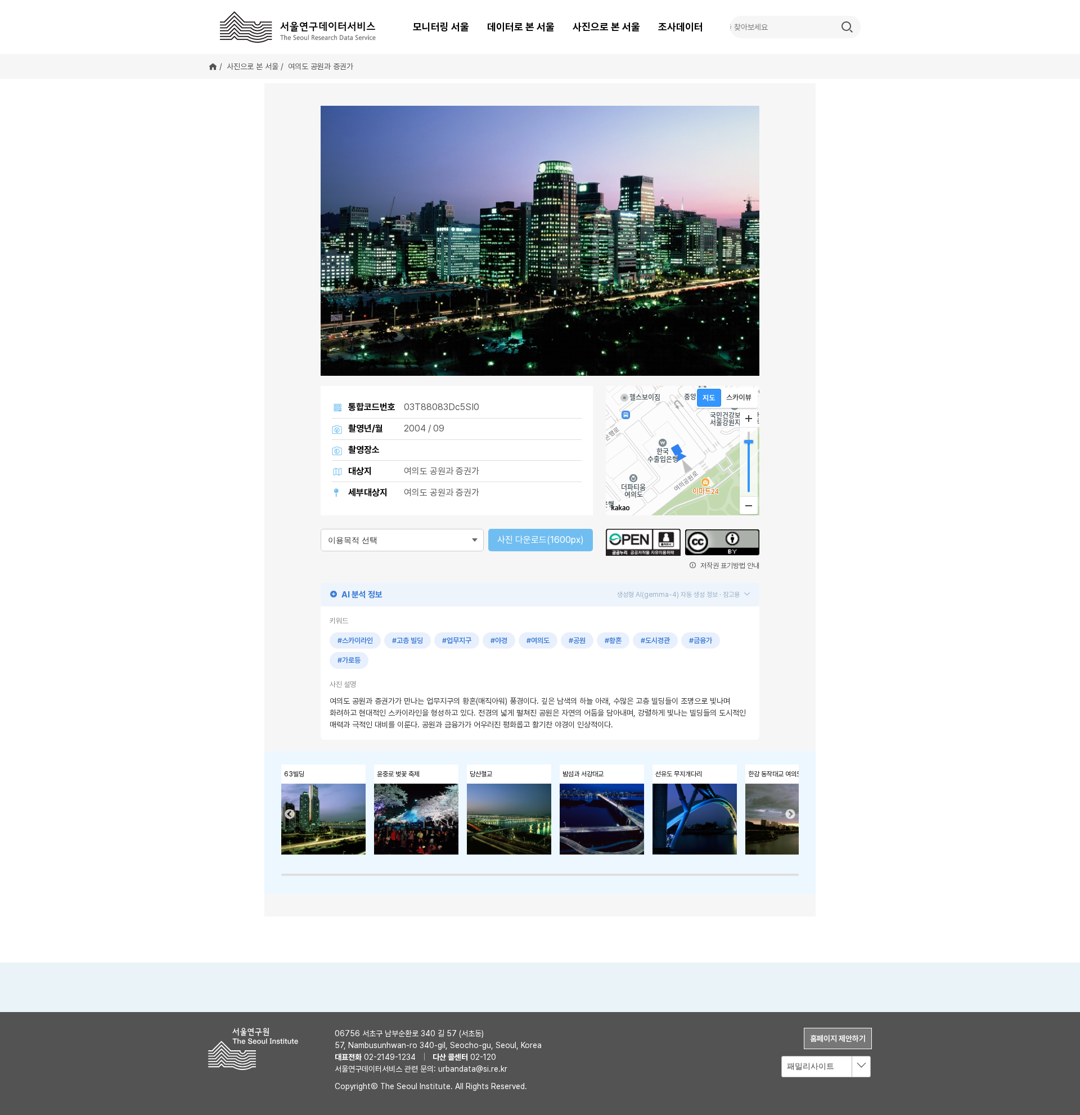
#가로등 (349, 660)
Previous (289, 814)
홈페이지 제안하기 (838, 1038)
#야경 (498, 640)
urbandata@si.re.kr (472, 1068)
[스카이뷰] (739, 398)
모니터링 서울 (441, 27)
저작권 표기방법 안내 (729, 565)
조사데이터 (680, 27)
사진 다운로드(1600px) (540, 539)
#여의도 (538, 640)
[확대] (749, 419)
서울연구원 (257, 1049)
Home (212, 66)
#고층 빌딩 (407, 640)
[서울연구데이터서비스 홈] (298, 27)
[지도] (709, 398)
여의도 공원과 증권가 (320, 66)
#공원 (577, 640)
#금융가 (700, 640)
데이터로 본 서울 (521, 27)
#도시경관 (655, 640)
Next (790, 814)
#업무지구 (456, 640)
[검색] (847, 27)
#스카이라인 (355, 640)
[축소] (749, 505)
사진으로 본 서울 (606, 27)
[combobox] (826, 1066)
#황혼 (613, 640)
